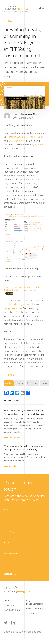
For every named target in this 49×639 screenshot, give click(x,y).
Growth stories (12, 605)
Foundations (32, 383)
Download (9, 293)
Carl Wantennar (17, 140)
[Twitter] (5, 623)
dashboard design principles (19, 304)
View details (10, 437)
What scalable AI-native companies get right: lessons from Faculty (23, 447)
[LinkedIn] (13, 623)
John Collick (36, 136)
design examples (13, 308)
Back (11, 21)
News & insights (34, 608)
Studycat (40, 144)
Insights (8, 383)
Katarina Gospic (16, 136)
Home (7, 600)
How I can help (12, 609)
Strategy (19, 383)
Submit (8, 574)
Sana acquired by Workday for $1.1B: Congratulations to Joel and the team (24, 412)
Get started (32, 613)
